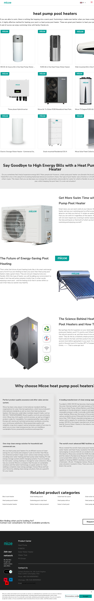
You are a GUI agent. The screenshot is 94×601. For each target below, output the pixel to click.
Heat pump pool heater (10, 500)
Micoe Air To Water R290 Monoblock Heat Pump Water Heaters (60, 109)
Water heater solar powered (39, 504)
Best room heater (8, 497)
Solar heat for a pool (64, 497)
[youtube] (7, 583)
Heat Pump (22, 545)
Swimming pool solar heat (38, 500)
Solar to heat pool (63, 504)
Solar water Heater (25, 552)
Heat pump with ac (64, 500)
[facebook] (11, 579)
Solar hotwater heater (9, 504)
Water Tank (22, 555)
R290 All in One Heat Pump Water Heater (55, 67)
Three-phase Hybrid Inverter (18, 109)
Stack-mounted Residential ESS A (55, 152)
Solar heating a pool (36, 497)
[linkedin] (5, 579)
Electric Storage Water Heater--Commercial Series (18, 152)
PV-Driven (22, 558)
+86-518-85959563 (30, 576)
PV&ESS (21, 548)
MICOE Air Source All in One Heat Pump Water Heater (19, 67)
